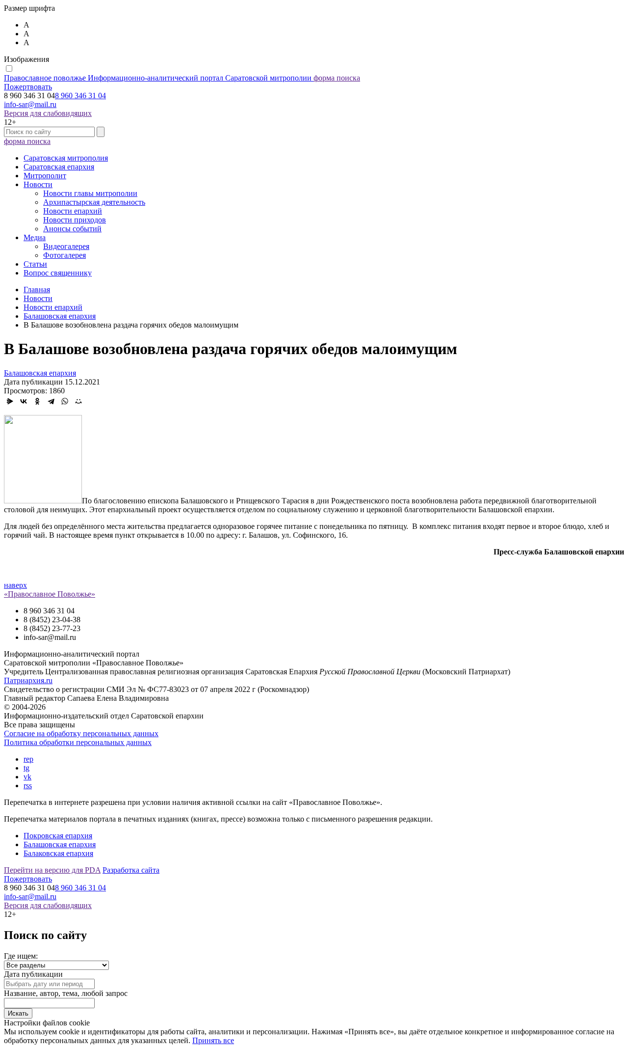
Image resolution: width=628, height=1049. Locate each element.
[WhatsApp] (65, 401)
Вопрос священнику (58, 273)
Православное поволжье (158, 78)
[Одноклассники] (37, 401)
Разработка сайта (131, 870)
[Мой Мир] (78, 401)
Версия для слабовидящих (48, 113)
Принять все (213, 1040)
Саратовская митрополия (66, 158)
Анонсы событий (72, 228)
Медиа (35, 237)
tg (26, 768)
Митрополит (45, 175)
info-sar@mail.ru (30, 104)
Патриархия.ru (28, 680)
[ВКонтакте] (23, 401)
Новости (38, 184)
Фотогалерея (64, 255)
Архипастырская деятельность (94, 202)
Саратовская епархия (59, 167)
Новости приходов (74, 220)
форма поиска (337, 78)
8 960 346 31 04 (80, 95)
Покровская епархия (58, 835)
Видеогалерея (66, 246)
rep (28, 759)
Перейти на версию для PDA (52, 870)
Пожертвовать (28, 87)
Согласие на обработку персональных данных (81, 733)
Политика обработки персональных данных (78, 742)
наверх (15, 585)
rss (28, 785)
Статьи (35, 264)
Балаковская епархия (58, 853)
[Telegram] (51, 401)
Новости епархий (72, 211)
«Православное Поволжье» (49, 594)
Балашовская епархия (40, 373)
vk (27, 777)
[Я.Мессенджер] (10, 401)
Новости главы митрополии (90, 193)
